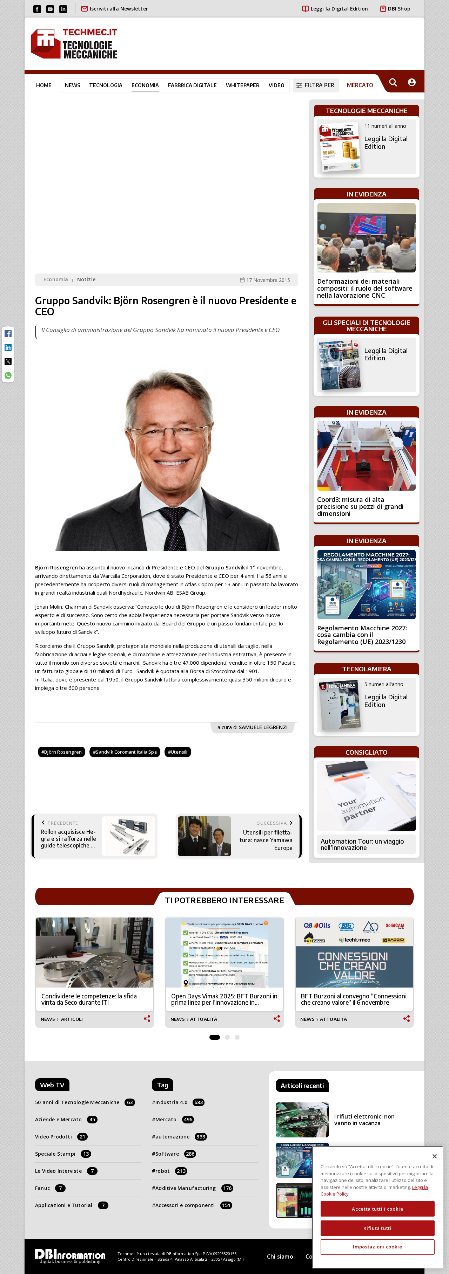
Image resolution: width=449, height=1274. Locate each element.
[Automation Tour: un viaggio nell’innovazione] (366, 796)
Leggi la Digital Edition (339, 8)
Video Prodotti (60, 1136)
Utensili (179, 752)
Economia (145, 85)
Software (174, 1153)
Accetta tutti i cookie (377, 1209)
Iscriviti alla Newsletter (119, 8)
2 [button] (227, 1035)
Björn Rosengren (63, 752)
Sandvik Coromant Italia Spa (126, 752)
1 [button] (215, 1035)
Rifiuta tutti (377, 1228)
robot (170, 1171)
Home (44, 85)
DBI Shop (399, 8)
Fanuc (48, 1188)
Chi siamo (280, 1256)
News (72, 85)
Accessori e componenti (192, 1205)
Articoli (72, 1019)
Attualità (203, 1019)
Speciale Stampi (62, 1153)
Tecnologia (105, 85)
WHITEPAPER (243, 85)
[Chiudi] (434, 1156)
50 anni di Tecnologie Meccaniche (84, 1102)
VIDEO (276, 85)
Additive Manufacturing (193, 1188)
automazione (180, 1136)
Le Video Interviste (64, 1171)
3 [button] (237, 1035)
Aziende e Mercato (65, 1119)
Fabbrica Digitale (192, 85)
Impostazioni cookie (377, 1247)
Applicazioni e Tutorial (70, 1205)
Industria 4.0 (179, 1102)
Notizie (86, 279)
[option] (95, 972)
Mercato (173, 1119)
